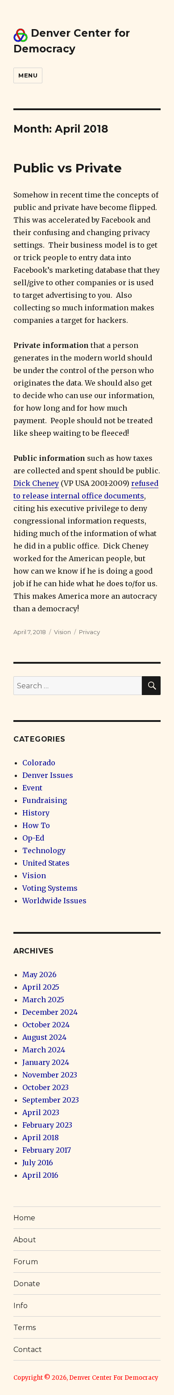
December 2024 (50, 1012)
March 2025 (43, 999)
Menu (27, 75)
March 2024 (43, 1049)
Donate (26, 1283)
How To (36, 825)
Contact (27, 1349)
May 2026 (39, 974)
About (24, 1240)
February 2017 (46, 1150)
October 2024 (46, 1024)
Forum (25, 1262)
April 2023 (40, 1112)
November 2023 (49, 1074)
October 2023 (45, 1087)
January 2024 (45, 1062)
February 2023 (47, 1124)
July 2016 (37, 1162)
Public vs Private (67, 168)
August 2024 (44, 1037)
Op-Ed (33, 837)
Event (32, 787)
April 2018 (40, 1137)
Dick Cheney (36, 483)
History (36, 812)
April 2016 (40, 1175)
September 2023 (50, 1099)
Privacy (89, 631)
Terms (24, 1327)
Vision (62, 631)
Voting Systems (50, 888)
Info (20, 1305)
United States (46, 862)
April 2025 (40, 987)
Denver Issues (47, 775)
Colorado (38, 762)
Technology (44, 850)
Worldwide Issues (54, 900)
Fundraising (44, 800)
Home (24, 1218)
